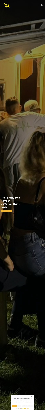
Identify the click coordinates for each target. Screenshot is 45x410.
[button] (32, 396)
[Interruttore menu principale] (42, 5)
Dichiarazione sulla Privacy (24, 408)
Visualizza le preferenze (27, 405)
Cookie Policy (18, 408)
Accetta (14, 405)
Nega (19, 405)
